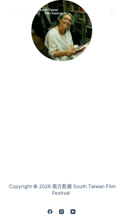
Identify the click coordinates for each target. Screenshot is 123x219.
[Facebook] (50, 211)
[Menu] (113, 11)
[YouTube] (73, 211)
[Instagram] (61, 211)
